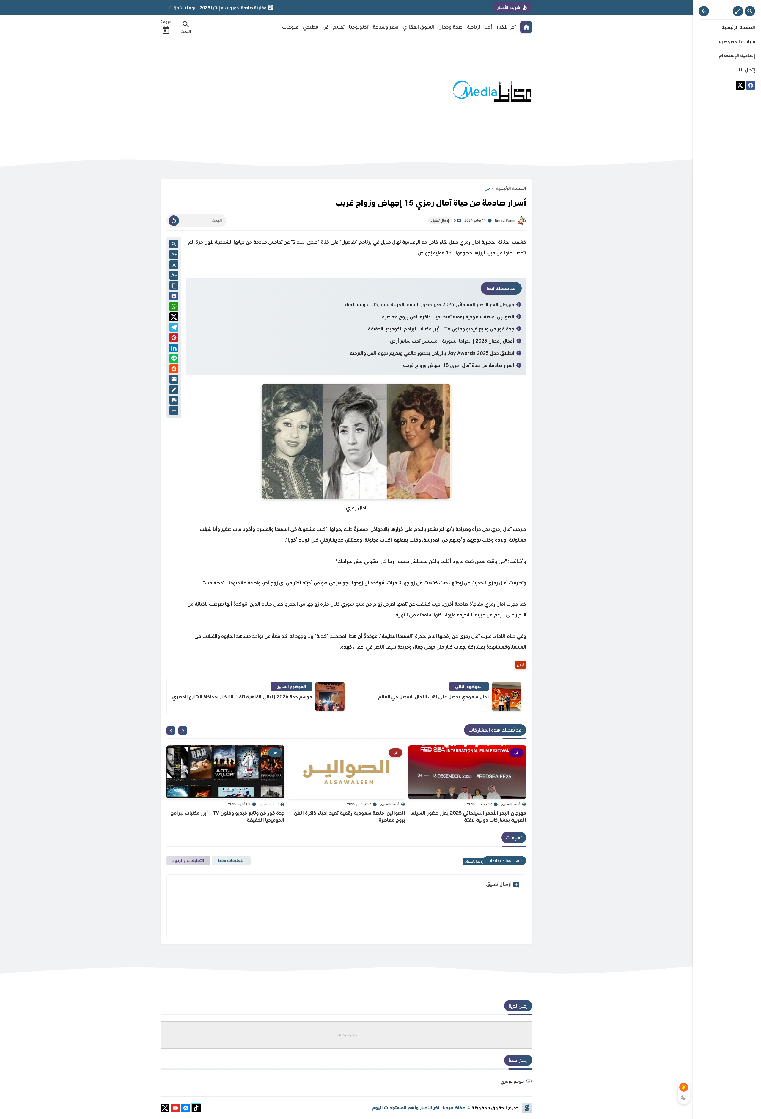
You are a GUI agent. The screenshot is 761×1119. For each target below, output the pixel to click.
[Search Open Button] (750, 11)
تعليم (339, 27)
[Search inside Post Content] (173, 245)
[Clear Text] (174, 220)
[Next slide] (170, 730)
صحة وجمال (450, 27)
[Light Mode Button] (684, 1087)
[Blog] (173, 390)
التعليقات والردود (188, 860)
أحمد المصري (510, 804)
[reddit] (173, 369)
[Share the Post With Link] (173, 286)
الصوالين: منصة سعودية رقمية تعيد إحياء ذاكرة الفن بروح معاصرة (448, 316)
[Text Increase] (173, 255)
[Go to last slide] (182, 730)
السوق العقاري (418, 27)
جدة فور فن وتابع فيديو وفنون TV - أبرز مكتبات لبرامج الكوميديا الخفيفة (441, 328)
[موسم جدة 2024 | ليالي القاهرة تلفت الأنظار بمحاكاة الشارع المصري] (330, 696)
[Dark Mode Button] (684, 1097)
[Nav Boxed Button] (738, 11)
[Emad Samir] (521, 220)
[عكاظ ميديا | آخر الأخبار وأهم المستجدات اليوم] (492, 91)
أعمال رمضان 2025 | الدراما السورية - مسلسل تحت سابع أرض (452, 341)
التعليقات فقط (231, 860)
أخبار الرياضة (479, 27)
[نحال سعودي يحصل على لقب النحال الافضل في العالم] (506, 696)
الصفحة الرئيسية (511, 188)
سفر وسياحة (385, 27)
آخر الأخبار (506, 27)
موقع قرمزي (512, 1081)
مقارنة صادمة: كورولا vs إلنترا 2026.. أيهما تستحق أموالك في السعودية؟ (244, 7)
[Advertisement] (269, 91)
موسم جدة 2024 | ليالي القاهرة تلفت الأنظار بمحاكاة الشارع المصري (242, 697)
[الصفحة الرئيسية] (526, 27)
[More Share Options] (173, 411)
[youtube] (175, 1109)
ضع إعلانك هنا (346, 1034)
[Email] (173, 380)
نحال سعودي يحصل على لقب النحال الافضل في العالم (433, 697)
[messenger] (185, 1109)
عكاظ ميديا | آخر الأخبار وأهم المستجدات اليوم (418, 1107)
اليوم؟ (166, 22)
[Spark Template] (527, 1108)
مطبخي (310, 27)
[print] (173, 401)
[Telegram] (173, 328)
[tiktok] (196, 1109)
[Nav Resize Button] (704, 11)
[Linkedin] (173, 349)
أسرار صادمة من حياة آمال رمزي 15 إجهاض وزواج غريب (458, 365)
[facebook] (750, 86)
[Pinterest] (173, 338)
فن (325, 27)
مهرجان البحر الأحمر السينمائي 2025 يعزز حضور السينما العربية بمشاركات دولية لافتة (429, 304)
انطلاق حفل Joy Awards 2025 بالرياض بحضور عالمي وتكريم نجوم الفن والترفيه (432, 353)
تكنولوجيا (358, 27)
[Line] (173, 359)
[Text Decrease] (173, 276)
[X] (740, 86)
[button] (173, 297)
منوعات (290, 27)
